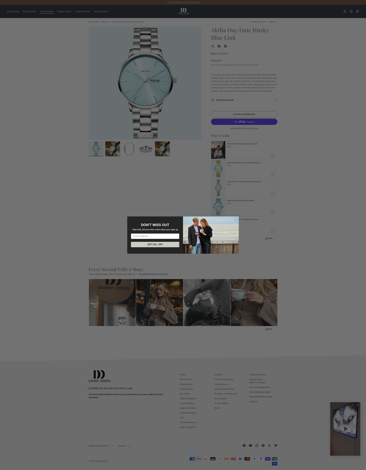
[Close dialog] (236, 219)
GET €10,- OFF (155, 244)
